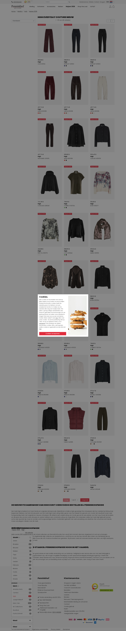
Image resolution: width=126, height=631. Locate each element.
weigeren (42, 323)
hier (57, 318)
